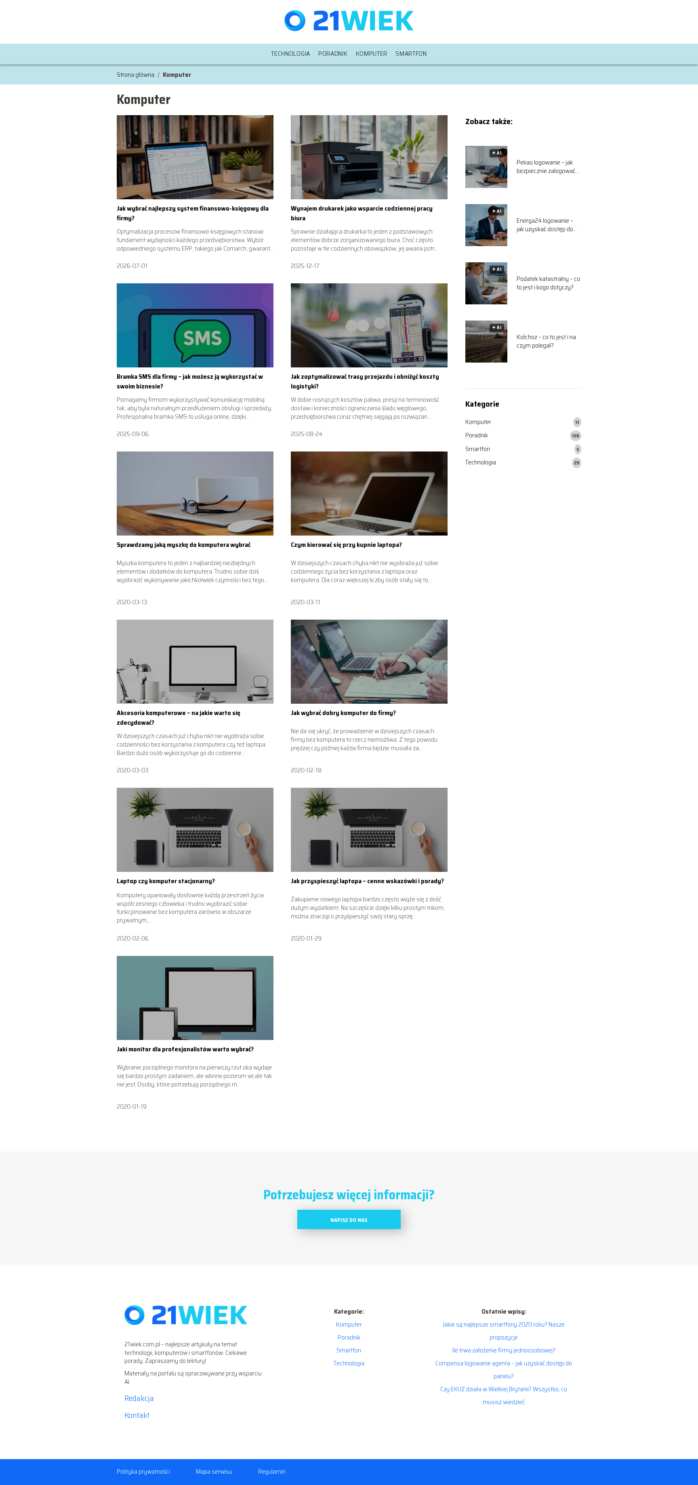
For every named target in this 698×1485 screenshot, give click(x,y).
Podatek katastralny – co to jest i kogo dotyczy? (548, 283)
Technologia (290, 54)
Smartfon (411, 54)
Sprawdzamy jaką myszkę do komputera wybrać (183, 545)
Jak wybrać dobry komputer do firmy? (343, 713)
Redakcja (139, 1398)
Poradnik (333, 54)
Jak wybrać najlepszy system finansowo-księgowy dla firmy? (193, 213)
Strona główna (135, 75)
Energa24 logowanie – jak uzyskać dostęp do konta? (545, 225)
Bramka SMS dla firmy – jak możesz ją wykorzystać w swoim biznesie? (190, 381)
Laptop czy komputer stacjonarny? (166, 881)
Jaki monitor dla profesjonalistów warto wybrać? (185, 1049)
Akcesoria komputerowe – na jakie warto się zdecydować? (178, 718)
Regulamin (272, 1471)
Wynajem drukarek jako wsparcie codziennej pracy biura (362, 213)
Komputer (372, 54)
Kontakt (137, 1415)
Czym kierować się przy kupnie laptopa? (346, 545)
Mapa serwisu (214, 1471)
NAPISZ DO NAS (348, 1220)
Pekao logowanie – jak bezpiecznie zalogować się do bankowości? (546, 166)
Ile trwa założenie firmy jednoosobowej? (503, 1350)
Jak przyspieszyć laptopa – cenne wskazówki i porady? (367, 881)
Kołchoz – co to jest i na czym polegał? (546, 341)
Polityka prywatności (143, 1471)
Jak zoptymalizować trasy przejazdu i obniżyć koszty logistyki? (365, 381)
